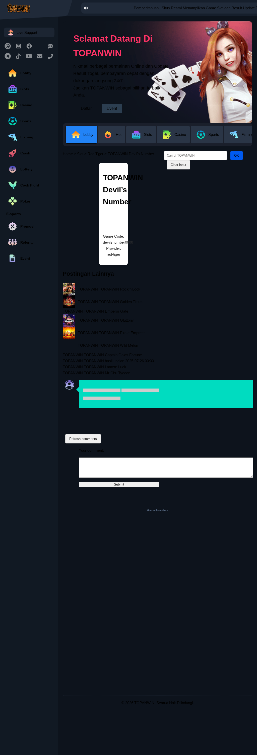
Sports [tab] (213, 134)
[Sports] (207, 139)
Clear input (178, 165)
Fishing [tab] (247, 134)
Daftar (86, 108)
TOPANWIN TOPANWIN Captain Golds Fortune (102, 355)
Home (68, 154)
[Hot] (112, 139)
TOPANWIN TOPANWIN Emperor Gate (95, 311)
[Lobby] (82, 139)
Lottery (26, 169)
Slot (80, 154)
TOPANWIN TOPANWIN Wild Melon (108, 345)
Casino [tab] (180, 134)
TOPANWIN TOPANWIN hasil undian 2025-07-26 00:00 (108, 361)
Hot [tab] (118, 134)
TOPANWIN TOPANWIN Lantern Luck (94, 367)
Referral (27, 242)
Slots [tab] (148, 134)
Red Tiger (95, 154)
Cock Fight (29, 185)
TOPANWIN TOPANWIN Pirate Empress (112, 333)
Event (25, 258)
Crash (25, 153)
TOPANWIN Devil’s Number (123, 189)
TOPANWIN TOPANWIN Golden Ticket (110, 302)
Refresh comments (83, 439)
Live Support (27, 32)
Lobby (25, 73)
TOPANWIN (144, 703)
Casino (26, 105)
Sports (26, 121)
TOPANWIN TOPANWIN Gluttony (106, 320)
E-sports (13, 214)
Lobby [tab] (88, 134)
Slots (24, 89)
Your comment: (91, 450)
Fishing (26, 137)
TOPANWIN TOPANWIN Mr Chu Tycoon (96, 373)
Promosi (27, 226)
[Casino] (174, 139)
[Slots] (141, 139)
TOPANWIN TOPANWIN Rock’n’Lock (109, 289)
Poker (25, 201)
